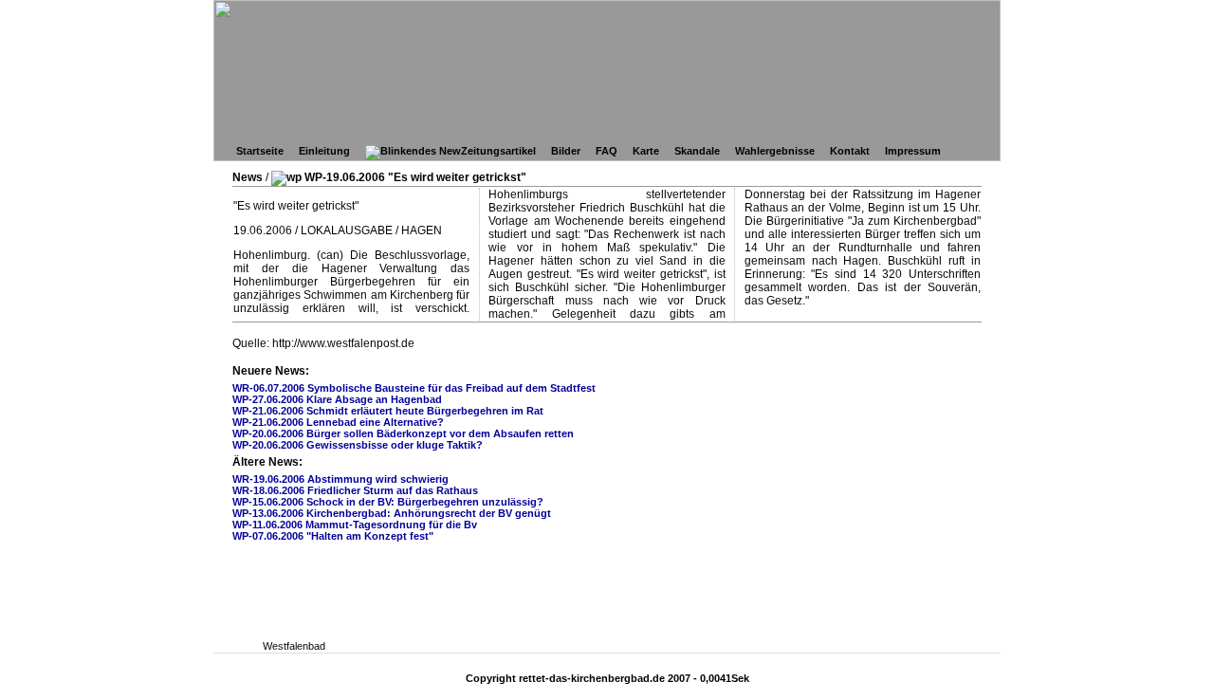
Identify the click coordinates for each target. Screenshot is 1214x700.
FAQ (606, 151)
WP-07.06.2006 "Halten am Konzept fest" (332, 536)
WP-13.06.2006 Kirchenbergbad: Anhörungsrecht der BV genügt (391, 513)
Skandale (697, 151)
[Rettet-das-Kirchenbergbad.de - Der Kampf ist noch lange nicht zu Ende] (763, 31)
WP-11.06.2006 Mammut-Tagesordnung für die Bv (354, 524)
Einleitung (324, 151)
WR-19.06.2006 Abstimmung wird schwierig (340, 479)
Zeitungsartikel (498, 151)
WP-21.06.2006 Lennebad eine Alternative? (338, 422)
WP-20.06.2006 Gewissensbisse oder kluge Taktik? (357, 445)
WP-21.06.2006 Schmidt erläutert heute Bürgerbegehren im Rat (387, 410)
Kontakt (850, 151)
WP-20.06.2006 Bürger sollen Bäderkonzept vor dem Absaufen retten (403, 433)
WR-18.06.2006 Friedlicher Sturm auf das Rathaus (355, 490)
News (247, 177)
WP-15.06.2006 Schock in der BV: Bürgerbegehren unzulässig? (387, 501)
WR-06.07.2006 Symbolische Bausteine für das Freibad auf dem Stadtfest (414, 388)
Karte (646, 151)
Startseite (260, 151)
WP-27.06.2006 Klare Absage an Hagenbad (337, 399)
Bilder (565, 151)
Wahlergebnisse (775, 151)
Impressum (913, 151)
